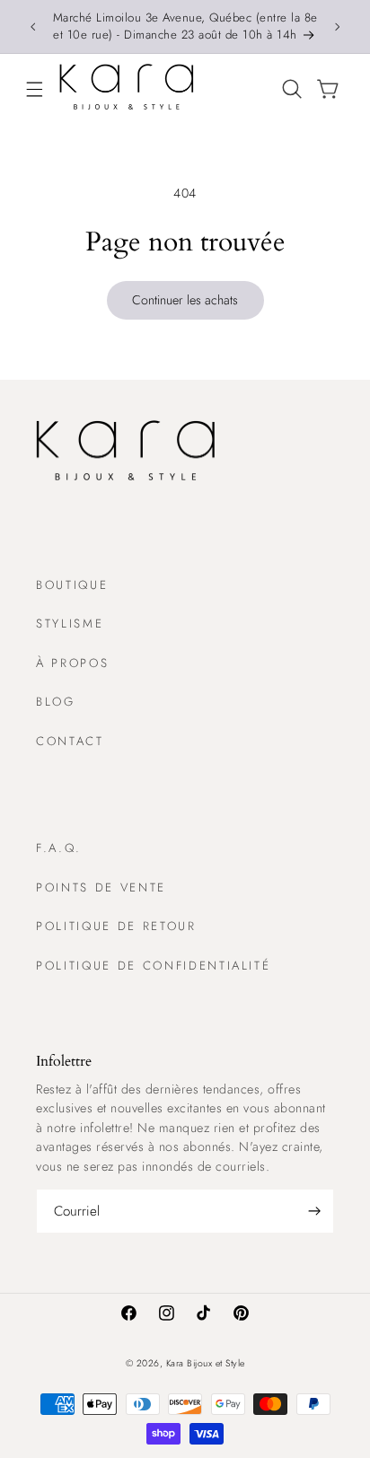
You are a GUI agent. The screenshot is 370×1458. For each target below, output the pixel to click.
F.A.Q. (59, 847)
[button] (34, 89)
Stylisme (69, 623)
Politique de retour (116, 926)
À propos (72, 663)
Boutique (72, 584)
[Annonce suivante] (337, 26)
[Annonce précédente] (32, 26)
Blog (55, 701)
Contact (70, 741)
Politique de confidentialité (153, 965)
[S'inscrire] (314, 1211)
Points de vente (101, 887)
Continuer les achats (185, 300)
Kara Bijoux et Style (205, 1363)
